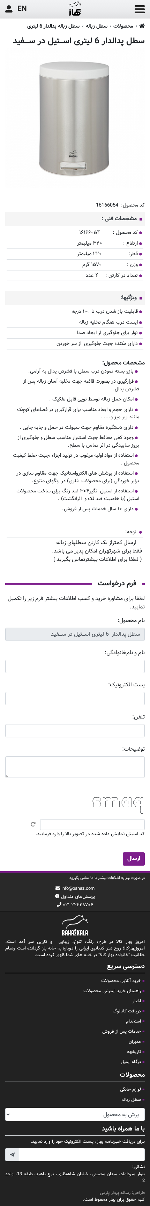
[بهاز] (75, 9)
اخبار (137, 1001)
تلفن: (138, 717)
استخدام (133, 1021)
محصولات (123, 26)
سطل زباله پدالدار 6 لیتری (53, 26)
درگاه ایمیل (131, 1062)
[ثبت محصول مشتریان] (9, 9)
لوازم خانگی (130, 1089)
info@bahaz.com (78, 888)
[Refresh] (33, 824)
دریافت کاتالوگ (127, 1011)
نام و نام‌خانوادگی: (125, 653)
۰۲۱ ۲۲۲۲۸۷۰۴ (78, 905)
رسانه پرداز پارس (115, 1193)
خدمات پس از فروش (121, 1031)
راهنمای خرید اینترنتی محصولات (112, 991)
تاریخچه (134, 1051)
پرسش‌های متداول (78, 896)
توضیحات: (133, 749)
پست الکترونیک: (126, 685)
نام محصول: (131, 620)
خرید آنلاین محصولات (121, 980)
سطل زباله (96, 26)
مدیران (135, 1041)
